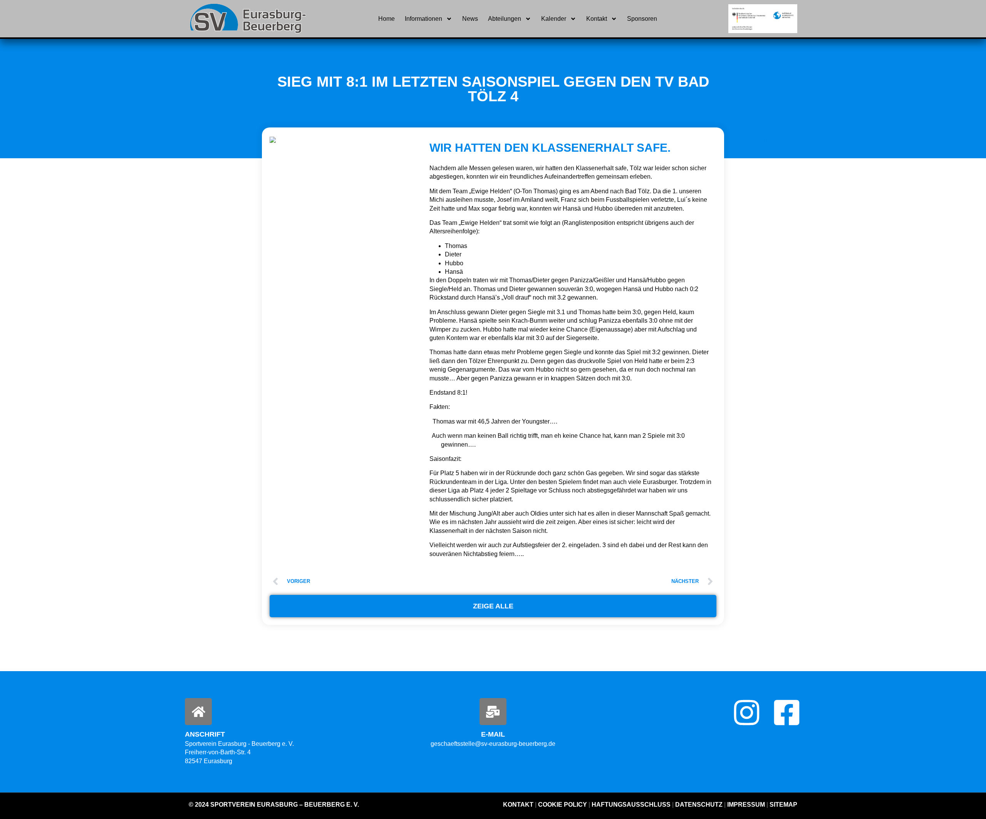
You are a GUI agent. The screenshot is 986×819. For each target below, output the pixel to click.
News (470, 18)
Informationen (423, 18)
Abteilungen (504, 18)
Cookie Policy (562, 804)
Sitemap (782, 804)
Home (386, 18)
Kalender (553, 18)
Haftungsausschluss (631, 804)
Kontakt (596, 18)
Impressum (746, 804)
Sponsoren (642, 18)
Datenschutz (699, 804)
